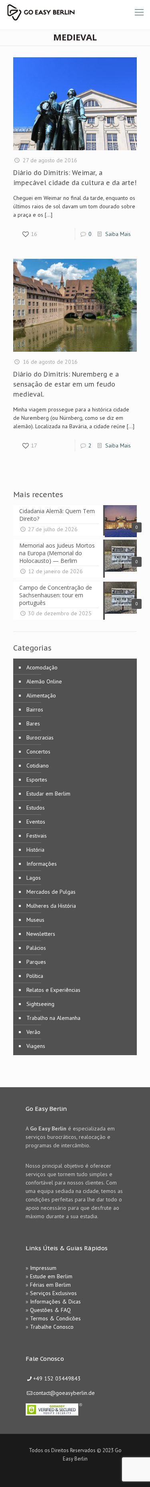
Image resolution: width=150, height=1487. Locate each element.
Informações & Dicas (55, 1301)
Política (34, 975)
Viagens (35, 1046)
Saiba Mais (118, 234)
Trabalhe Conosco (52, 1326)
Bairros (34, 709)
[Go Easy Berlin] (69, 12)
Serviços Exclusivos (53, 1293)
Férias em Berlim (50, 1284)
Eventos (35, 821)
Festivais (36, 835)
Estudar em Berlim (48, 793)
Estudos (35, 807)
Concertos (38, 751)
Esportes (36, 779)
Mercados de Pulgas (51, 891)
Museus (35, 919)
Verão (33, 1032)
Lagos (33, 877)
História (35, 849)
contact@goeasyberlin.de (64, 1392)
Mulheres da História (51, 905)
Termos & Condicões (55, 1318)
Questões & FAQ (50, 1310)
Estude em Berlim (51, 1276)
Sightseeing (40, 1003)
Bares (33, 723)
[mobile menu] (139, 12)
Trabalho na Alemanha (53, 1018)
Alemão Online (44, 681)
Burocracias (40, 737)
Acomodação (42, 667)
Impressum (43, 1267)
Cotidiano (37, 765)
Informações (41, 863)
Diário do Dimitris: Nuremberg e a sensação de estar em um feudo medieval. (66, 384)
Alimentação (41, 695)
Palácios (36, 947)
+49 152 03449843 (57, 1378)
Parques (36, 961)
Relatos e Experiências (53, 989)
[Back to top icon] (133, 1470)
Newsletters (40, 933)
